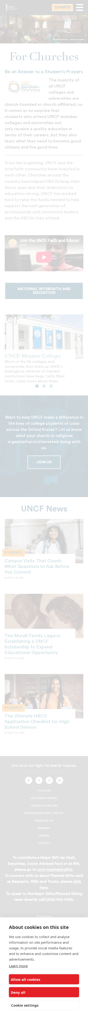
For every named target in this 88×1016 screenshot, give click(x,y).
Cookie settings (24, 1005)
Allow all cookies (25, 979)
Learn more (18, 965)
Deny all (18, 992)
